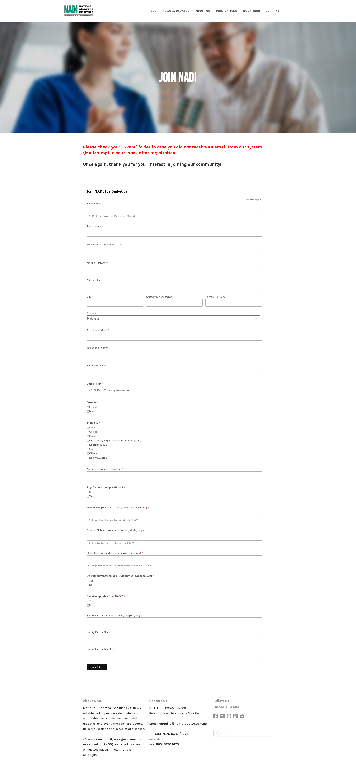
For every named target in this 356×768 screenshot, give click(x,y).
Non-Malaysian (98, 457)
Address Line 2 (95, 279)
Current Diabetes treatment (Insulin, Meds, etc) (115, 530)
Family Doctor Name (99, 632)
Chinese (94, 431)
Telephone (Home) (98, 347)
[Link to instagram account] (229, 716)
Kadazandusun (98, 444)
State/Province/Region (159, 296)
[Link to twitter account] (222, 716)
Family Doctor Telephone (101, 649)
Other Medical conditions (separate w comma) (115, 553)
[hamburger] (97, 8)
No (91, 491)
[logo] (78, 11)
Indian (92, 427)
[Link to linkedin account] (235, 716)
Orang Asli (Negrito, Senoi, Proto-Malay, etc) (115, 440)
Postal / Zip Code (215, 296)
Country (91, 313)
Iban (91, 448)
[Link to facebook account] (215, 716)
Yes (91, 496)
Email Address (96, 365)
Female (93, 407)
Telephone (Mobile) (99, 330)
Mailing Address (97, 263)
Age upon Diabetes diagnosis (105, 469)
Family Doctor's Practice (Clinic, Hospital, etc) (113, 615)
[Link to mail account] (242, 716)
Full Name (94, 226)
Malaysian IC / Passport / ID (104, 244)
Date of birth (95, 384)
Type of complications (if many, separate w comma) (118, 507)
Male (92, 411)
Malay (92, 436)
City (89, 296)
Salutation (94, 203)
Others (93, 453)
